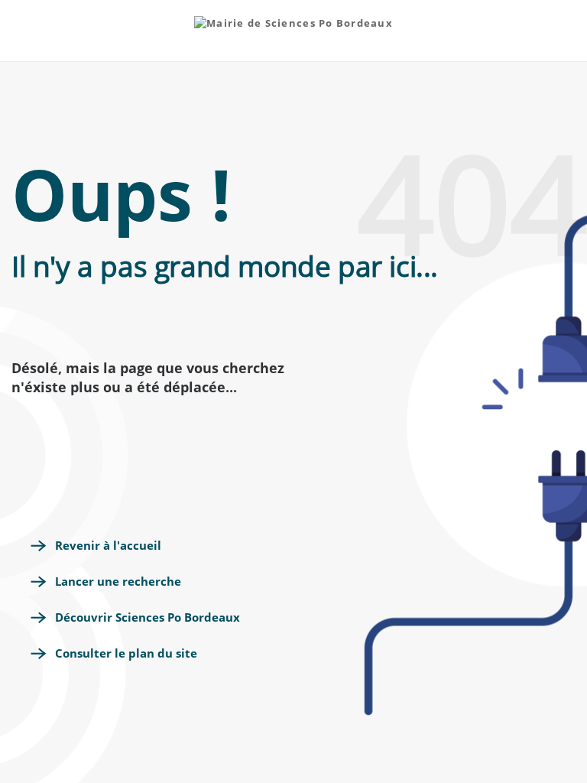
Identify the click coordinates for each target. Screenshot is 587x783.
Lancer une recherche (118, 581)
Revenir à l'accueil (108, 545)
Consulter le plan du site (126, 653)
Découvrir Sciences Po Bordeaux (147, 617)
